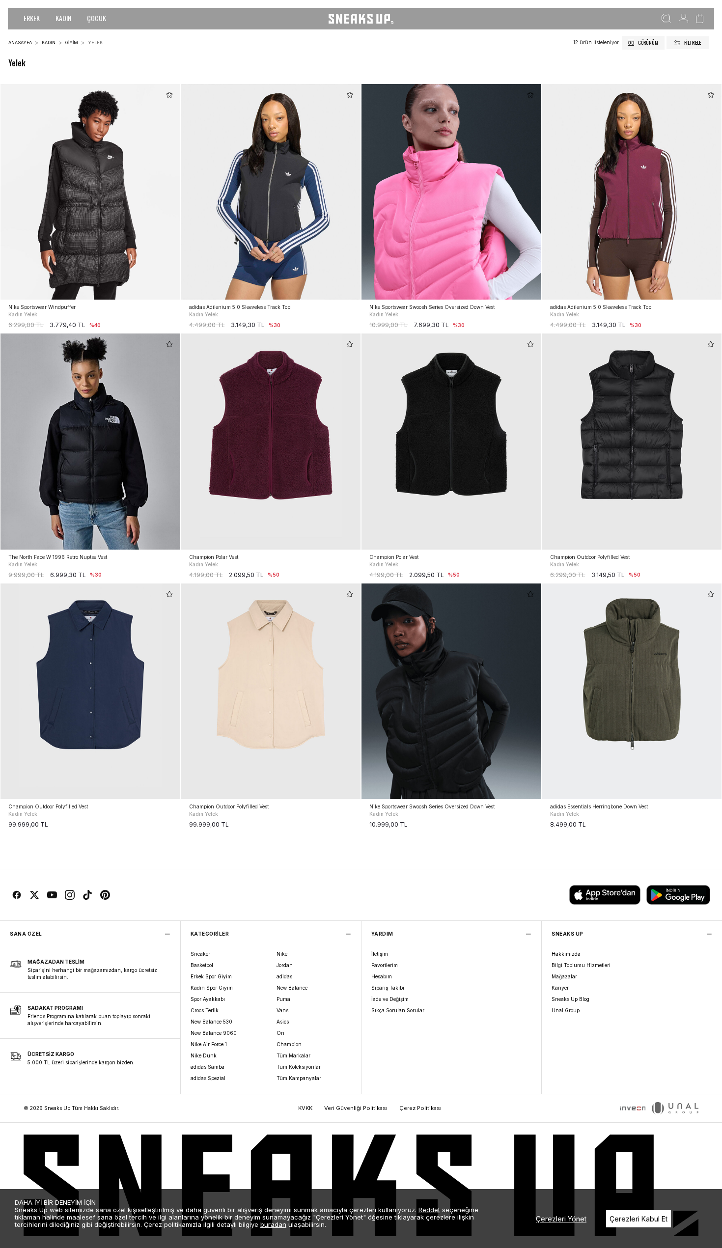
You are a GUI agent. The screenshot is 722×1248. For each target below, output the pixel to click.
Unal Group (566, 1010)
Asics (283, 1022)
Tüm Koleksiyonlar (299, 1067)
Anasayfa (20, 42)
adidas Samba (207, 1067)
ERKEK (32, 18)
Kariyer (560, 988)
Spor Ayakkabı (208, 999)
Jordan (285, 965)
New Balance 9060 (214, 1033)
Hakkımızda (566, 954)
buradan (273, 1224)
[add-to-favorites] (169, 95)
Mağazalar (564, 976)
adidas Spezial (208, 1078)
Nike (282, 954)
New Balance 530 (211, 1022)
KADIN (63, 18)
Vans (282, 1010)
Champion (289, 1044)
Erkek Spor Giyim (211, 976)
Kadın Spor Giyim (212, 988)
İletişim (379, 954)
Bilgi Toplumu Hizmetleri (581, 965)
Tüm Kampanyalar (299, 1078)
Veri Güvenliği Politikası (356, 1108)
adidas (284, 976)
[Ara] (666, 18)
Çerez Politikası (420, 1108)
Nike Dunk (204, 1055)
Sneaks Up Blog (570, 999)
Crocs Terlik (205, 1010)
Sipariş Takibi (387, 988)
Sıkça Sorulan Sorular (397, 1010)
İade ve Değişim (390, 999)
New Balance (292, 988)
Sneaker (200, 954)
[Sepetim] (699, 18)
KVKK (305, 1108)
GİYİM (71, 42)
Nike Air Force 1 (209, 1044)
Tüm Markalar (293, 1055)
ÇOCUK (96, 18)
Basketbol (202, 965)
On (280, 1033)
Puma (283, 999)
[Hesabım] (683, 18)
